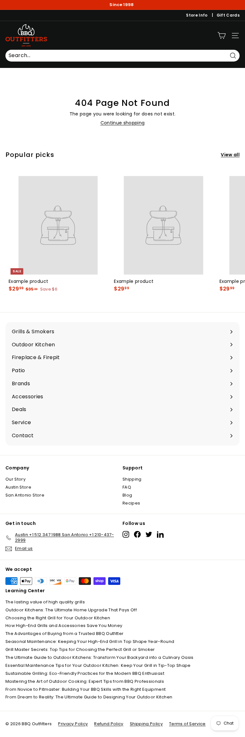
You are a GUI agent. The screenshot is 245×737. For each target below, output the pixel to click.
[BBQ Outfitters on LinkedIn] (160, 534)
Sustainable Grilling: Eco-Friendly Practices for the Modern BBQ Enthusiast (84, 673)
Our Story (15, 479)
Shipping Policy (146, 724)
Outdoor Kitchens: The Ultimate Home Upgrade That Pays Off (71, 610)
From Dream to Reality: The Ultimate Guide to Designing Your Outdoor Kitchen (88, 697)
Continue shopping (122, 123)
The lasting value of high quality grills (45, 602)
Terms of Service (187, 724)
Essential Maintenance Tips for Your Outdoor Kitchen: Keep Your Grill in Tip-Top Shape (98, 665)
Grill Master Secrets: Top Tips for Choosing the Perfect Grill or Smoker (80, 649)
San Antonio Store (24, 495)
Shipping (132, 479)
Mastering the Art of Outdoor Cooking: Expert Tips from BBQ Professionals (84, 681)
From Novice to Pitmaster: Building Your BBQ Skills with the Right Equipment (85, 689)
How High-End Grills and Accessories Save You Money (63, 626)
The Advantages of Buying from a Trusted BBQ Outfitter (64, 633)
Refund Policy (108, 724)
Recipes (131, 503)
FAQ (126, 487)
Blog (127, 495)
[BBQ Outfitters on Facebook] (137, 534)
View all (230, 155)
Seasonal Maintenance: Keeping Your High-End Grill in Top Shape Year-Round (89, 641)
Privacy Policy (73, 724)
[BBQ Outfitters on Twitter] (148, 534)
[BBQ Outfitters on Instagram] (125, 534)
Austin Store (18, 487)
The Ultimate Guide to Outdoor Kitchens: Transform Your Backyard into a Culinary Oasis (99, 657)
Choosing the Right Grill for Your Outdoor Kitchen (57, 618)
